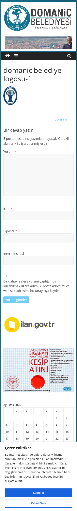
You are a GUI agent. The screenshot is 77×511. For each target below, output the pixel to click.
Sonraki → (63, 119)
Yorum (9, 151)
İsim (7, 208)
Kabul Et (38, 493)
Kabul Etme (38, 503)
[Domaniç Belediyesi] (7, 56)
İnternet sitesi (13, 253)
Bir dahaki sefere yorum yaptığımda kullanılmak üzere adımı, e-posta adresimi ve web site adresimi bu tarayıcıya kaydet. (36, 286)
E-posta (10, 231)
